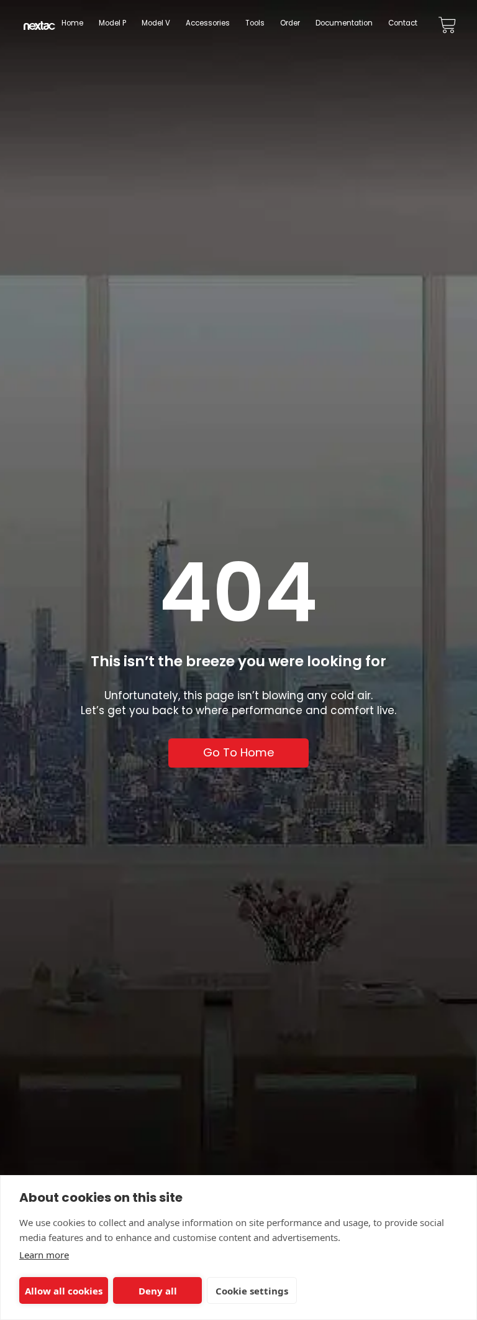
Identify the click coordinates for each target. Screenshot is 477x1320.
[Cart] (447, 25)
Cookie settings (252, 1291)
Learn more (44, 1254)
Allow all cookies (63, 1291)
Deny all (158, 1291)
